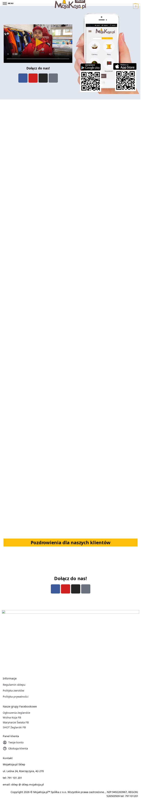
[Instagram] (43, 78)
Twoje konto (16, 742)
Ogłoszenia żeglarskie (16, 712)
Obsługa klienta (18, 748)
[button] (135, 6)
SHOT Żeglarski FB (14, 727)
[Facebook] (23, 78)
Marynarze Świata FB (16, 722)
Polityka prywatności (15, 696)
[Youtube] (33, 78)
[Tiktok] (53, 78)
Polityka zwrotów (13, 690)
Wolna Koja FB (12, 717)
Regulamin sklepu (14, 684)
